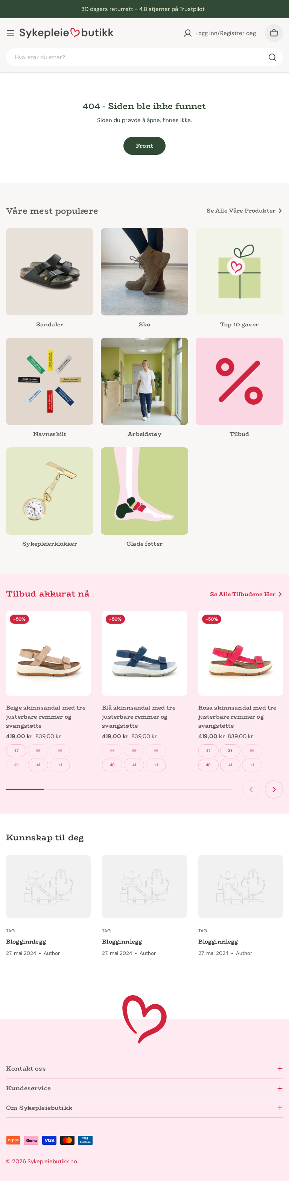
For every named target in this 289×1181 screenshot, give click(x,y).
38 (38, 750)
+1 (60, 764)
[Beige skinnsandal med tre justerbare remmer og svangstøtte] (48, 653)
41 (38, 764)
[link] (144, 389)
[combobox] (144, 57)
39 (60, 750)
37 (16, 750)
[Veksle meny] (10, 33)
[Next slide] (274, 789)
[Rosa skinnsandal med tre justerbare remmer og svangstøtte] (240, 653)
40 (16, 764)
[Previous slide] (251, 789)
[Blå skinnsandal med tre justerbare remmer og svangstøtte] (144, 653)
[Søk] (272, 57)
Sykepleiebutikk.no (52, 1161)
